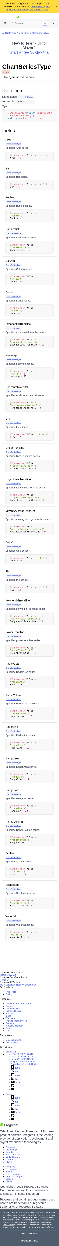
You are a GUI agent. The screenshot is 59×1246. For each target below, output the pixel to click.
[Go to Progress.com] (9, 1126)
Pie (7, 571)
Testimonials (11, 1042)
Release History (13, 1011)
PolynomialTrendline (17, 600)
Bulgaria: (23, 1061)
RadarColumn (13, 695)
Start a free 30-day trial (29, 52)
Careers (9, 1159)
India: (22, 1059)
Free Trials (10, 992)
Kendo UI (4, 980)
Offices (8, 1162)
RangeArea (12, 758)
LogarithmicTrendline (18, 479)
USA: (22, 1054)
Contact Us (10, 1052)
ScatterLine (12, 884)
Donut (9, 292)
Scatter (9, 853)
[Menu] (5, 23)
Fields (8, 130)
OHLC (9, 542)
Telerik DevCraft (8, 975)
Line (8, 418)
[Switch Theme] (54, 23)
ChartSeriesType (41, 33)
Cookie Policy (8, 1224)
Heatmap (11, 355)
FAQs (8, 1031)
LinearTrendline (14, 447)
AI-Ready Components (24, 985)
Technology (11, 1150)
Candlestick (12, 229)
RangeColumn (14, 821)
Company (10, 1147)
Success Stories (13, 1040)
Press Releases (13, 1154)
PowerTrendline (14, 632)
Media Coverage (13, 1157)
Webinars (10, 1018)
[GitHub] (12, 1086)
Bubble (9, 197)
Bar (7, 168)
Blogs (8, 1016)
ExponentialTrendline (18, 323)
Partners (9, 1023)
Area (8, 139)
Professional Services (16, 1021)
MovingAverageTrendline (20, 510)
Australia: (24, 1064)
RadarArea (12, 663)
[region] (29, 1227)
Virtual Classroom (14, 1026)
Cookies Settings (29, 1241)
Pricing (8, 994)
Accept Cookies (29, 1233)
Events (8, 1028)
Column (10, 260)
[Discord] (12, 1089)
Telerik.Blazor (24, 33)
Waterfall (10, 916)
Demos (8, 1006)
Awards (9, 1152)
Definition (12, 90)
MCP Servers (6, 985)
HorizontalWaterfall (16, 387)
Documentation (12, 1008)
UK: (22, 1056)
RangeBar (11, 790)
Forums (9, 1013)
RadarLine (11, 726)
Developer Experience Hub (18, 1003)
